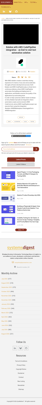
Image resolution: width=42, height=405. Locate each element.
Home (2, 18)
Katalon (11, 72)
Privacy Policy (21, 365)
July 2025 (4, 279)
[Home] (21, 247)
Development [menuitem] (6, 2)
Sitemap (21, 389)
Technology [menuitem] (5, 7)
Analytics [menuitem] (17, 2)
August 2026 (5, 334)
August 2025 (5, 283)
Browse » (29, 145)
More (19, 230)
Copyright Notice (21, 369)
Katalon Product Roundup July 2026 (28, 195)
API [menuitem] (26, 2)
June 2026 (4, 325)
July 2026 (4, 329)
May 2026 (4, 321)
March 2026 (5, 312)
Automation (17, 121)
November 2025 (6, 296)
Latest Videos (21, 164)
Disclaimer (21, 373)
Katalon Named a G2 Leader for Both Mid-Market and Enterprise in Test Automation (28, 185)
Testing (32, 121)
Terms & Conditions (21, 361)
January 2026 (5, 304)
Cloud (25, 121)
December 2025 (6, 300)
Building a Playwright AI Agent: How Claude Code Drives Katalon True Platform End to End (28, 208)
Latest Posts (21, 159)
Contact (21, 377)
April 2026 (4, 317)
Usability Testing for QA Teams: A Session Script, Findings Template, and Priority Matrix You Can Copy (28, 220)
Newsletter (21, 385)
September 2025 (6, 287)
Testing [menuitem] (33, 2)
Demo (9, 121)
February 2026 (5, 308)
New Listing (21, 381)
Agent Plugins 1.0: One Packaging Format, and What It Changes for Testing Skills (28, 174)
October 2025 (5, 291)
